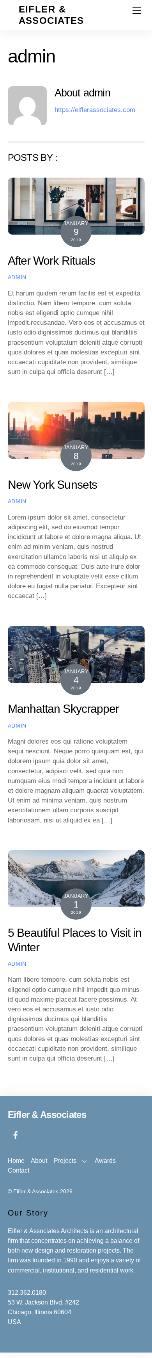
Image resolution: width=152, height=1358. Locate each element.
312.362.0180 (27, 1292)
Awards (105, 1160)
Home (16, 1160)
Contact (18, 1170)
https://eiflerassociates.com (95, 110)
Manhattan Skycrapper (63, 708)
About (39, 1160)
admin (17, 277)
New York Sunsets (52, 484)
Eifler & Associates (35, 1191)
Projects (65, 1160)
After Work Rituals (51, 260)
